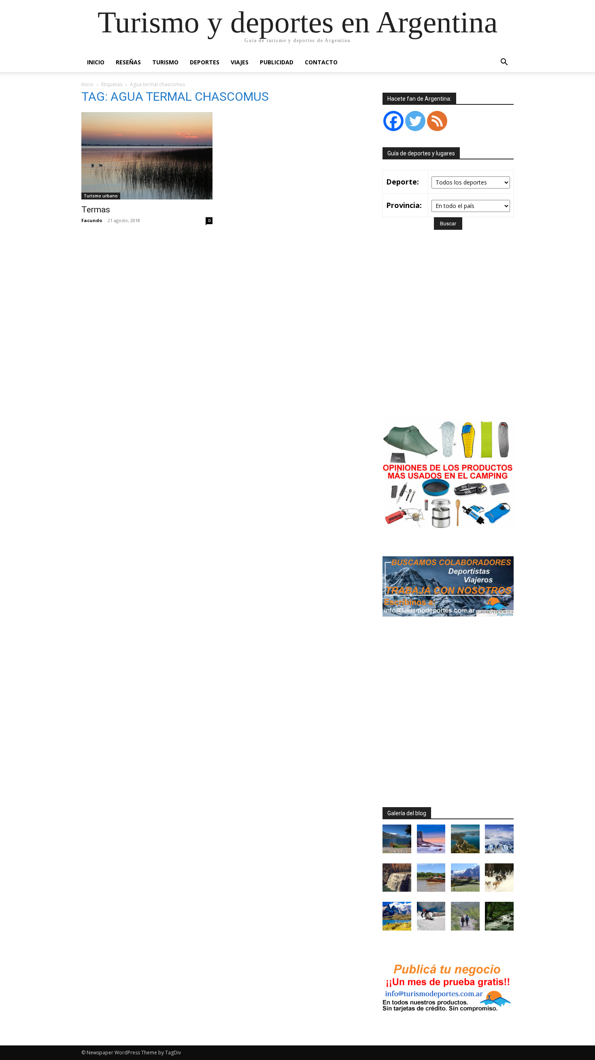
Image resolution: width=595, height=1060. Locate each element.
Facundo (91, 220)
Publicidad (276, 62)
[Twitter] (415, 121)
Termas (95, 209)
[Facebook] (393, 121)
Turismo (165, 62)
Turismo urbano (101, 196)
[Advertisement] (450, 335)
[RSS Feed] (437, 121)
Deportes (204, 62)
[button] (504, 63)
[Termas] (146, 155)
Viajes (240, 62)
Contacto (321, 62)
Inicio (95, 62)
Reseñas (128, 62)
